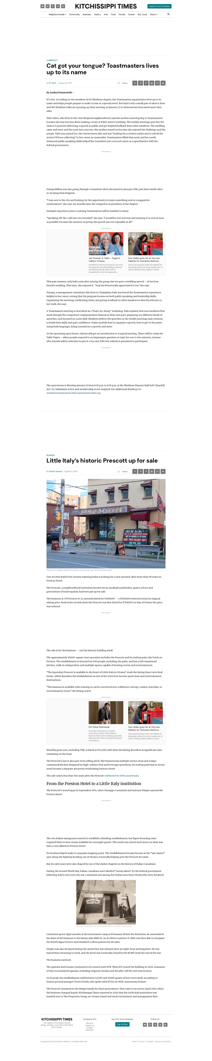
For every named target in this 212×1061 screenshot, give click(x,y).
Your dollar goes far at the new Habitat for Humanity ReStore (144, 259)
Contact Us (89, 1025)
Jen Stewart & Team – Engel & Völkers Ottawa (104, 259)
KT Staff (52, 83)
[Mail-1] (42, 6)
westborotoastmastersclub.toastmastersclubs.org (73, 393)
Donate (90, 1028)
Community (52, 60)
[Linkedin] (151, 83)
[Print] (163, 83)
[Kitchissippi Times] (106, 6)
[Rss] (63, 6)
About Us (89, 1023)
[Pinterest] (146, 83)
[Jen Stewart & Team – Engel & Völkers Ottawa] (106, 243)
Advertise (89, 1030)
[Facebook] (53, 6)
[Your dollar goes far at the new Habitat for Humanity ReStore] (145, 243)
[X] (140, 83)
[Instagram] (48, 6)
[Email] (157, 83)
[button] (169, 14)
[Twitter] (58, 6)
